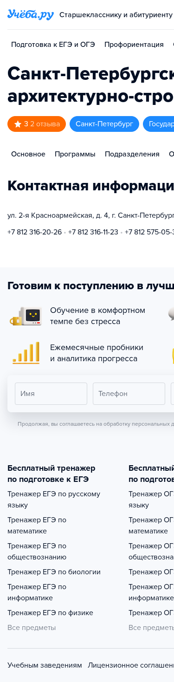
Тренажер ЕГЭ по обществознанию (36, 551)
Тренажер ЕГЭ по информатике (36, 592)
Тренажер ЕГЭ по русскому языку (53, 499)
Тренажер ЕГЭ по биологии (54, 572)
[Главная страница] (30, 14)
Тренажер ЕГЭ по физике (50, 612)
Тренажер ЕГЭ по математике (36, 525)
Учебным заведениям (44, 665)
